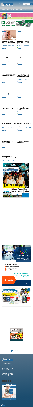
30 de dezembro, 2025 (27, 127)
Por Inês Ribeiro (20, 45)
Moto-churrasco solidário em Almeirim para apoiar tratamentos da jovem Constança (8, 42)
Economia (16, 9)
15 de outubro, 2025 (11, 160)
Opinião (25, 9)
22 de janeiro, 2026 (27, 111)
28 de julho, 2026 (11, 45)
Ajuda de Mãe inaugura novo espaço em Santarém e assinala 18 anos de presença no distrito (9, 157)
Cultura (21, 9)
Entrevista (29, 9)
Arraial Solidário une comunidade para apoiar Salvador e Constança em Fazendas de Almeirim (24, 59)
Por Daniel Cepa (4, 45)
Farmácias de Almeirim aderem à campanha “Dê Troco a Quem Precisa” (8, 59)
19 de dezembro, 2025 (12, 144)
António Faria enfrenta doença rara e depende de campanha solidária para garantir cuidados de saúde (9, 125)
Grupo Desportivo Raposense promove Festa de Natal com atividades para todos (8, 141)
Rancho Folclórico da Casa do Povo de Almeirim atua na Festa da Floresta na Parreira (24, 42)
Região (11, 11)
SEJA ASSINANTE (17, 11)
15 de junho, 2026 (26, 45)
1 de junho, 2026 (26, 61)
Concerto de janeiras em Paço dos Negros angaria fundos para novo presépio (24, 125)
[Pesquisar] (31, 4)
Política (12, 9)
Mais (22, 11)
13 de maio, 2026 (26, 79)
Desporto (8, 9)
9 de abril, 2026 (11, 94)
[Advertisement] (16, 202)
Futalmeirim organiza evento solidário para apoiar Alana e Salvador (23, 108)
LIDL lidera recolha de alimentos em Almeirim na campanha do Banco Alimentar (23, 141)
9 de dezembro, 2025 (27, 144)
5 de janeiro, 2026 (11, 127)
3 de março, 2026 (26, 94)
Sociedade (3, 9)
